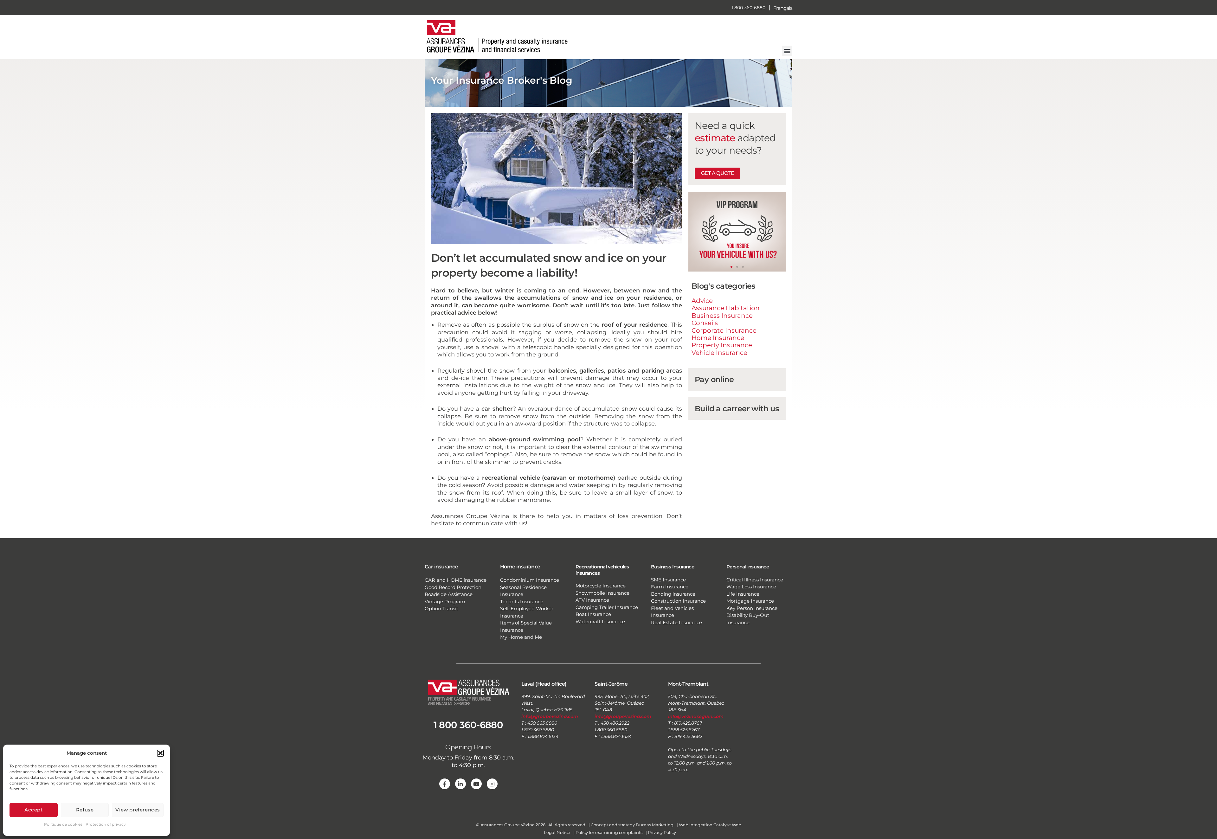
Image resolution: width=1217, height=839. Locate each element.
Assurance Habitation (726, 308)
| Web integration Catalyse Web (709, 824)
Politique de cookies (63, 824)
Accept (33, 810)
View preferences (137, 810)
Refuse (85, 810)
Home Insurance (718, 338)
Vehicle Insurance (719, 352)
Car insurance (441, 567)
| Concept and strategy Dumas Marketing (631, 824)
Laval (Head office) (544, 684)
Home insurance (520, 567)
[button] (160, 753)
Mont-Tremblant (688, 684)
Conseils (705, 323)
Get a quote (717, 173)
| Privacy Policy (661, 832)
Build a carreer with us (737, 408)
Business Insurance (722, 315)
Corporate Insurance (724, 330)
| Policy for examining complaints (607, 832)
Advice (702, 300)
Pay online (714, 379)
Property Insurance (722, 345)
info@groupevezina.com (549, 716)
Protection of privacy (106, 824)
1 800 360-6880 (748, 7)
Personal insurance (747, 567)
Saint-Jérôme (611, 684)
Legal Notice (557, 832)
